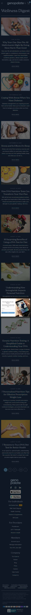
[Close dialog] (29, 299)
